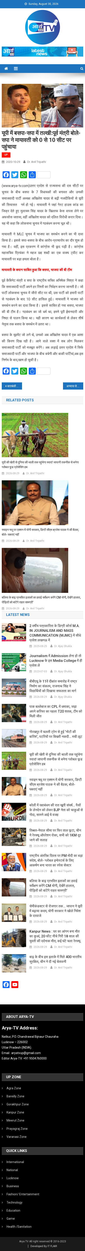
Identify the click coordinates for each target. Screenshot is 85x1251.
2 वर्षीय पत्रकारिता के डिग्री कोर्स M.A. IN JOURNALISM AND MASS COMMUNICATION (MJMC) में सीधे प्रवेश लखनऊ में (55, 633)
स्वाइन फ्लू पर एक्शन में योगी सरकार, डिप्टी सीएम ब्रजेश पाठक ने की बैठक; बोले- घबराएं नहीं (40, 532)
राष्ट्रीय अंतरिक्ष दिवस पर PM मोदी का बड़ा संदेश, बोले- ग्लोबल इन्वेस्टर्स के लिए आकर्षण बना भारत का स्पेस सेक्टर (56, 860)
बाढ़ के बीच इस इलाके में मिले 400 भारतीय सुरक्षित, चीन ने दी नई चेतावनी (55, 959)
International (15, 1162)
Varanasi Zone (17, 1136)
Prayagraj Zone (17, 1128)
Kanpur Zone (15, 1112)
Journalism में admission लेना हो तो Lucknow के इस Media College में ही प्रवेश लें (55, 661)
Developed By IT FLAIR (44, 1246)
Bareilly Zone (15, 1096)
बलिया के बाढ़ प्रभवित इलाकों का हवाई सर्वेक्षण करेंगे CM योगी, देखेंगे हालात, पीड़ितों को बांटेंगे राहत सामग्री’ (41, 600)
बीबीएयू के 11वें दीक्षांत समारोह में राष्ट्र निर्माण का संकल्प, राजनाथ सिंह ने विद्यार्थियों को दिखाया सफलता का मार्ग (53, 686)
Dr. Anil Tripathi (36, 161)
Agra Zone (14, 1088)
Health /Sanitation (19, 1226)
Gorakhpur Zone (18, 1104)
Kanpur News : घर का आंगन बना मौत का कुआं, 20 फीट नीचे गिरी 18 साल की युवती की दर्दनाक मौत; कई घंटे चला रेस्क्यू (54, 936)
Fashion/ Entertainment (23, 1194)
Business (13, 1186)
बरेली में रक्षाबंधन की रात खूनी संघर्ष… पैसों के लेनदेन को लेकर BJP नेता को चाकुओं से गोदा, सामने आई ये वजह (56, 810)
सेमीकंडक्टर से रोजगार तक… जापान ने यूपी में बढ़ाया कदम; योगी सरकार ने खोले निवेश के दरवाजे (55, 911)
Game (11, 1218)
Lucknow (13, 1178)
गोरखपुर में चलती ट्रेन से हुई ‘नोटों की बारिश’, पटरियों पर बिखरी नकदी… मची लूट (55, 734)
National (12, 1170)
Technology (14, 1202)
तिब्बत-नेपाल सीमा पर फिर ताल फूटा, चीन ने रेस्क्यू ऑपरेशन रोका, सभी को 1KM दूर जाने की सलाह (55, 835)
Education (13, 1210)
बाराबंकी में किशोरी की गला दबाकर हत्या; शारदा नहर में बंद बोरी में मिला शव (14, 386)
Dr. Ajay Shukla (63, 646)
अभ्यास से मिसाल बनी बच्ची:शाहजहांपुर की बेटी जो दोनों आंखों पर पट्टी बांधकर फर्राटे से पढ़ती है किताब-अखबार (74, 386)
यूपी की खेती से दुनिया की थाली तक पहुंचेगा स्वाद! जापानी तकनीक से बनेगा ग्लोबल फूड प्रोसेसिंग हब (40, 465)
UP (6, 154)
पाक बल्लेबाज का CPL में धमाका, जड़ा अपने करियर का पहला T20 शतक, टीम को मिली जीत (55, 711)
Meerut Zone (15, 1120)
